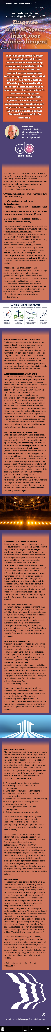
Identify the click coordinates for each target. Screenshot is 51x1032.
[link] (30, 149)
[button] (44, 1014)
